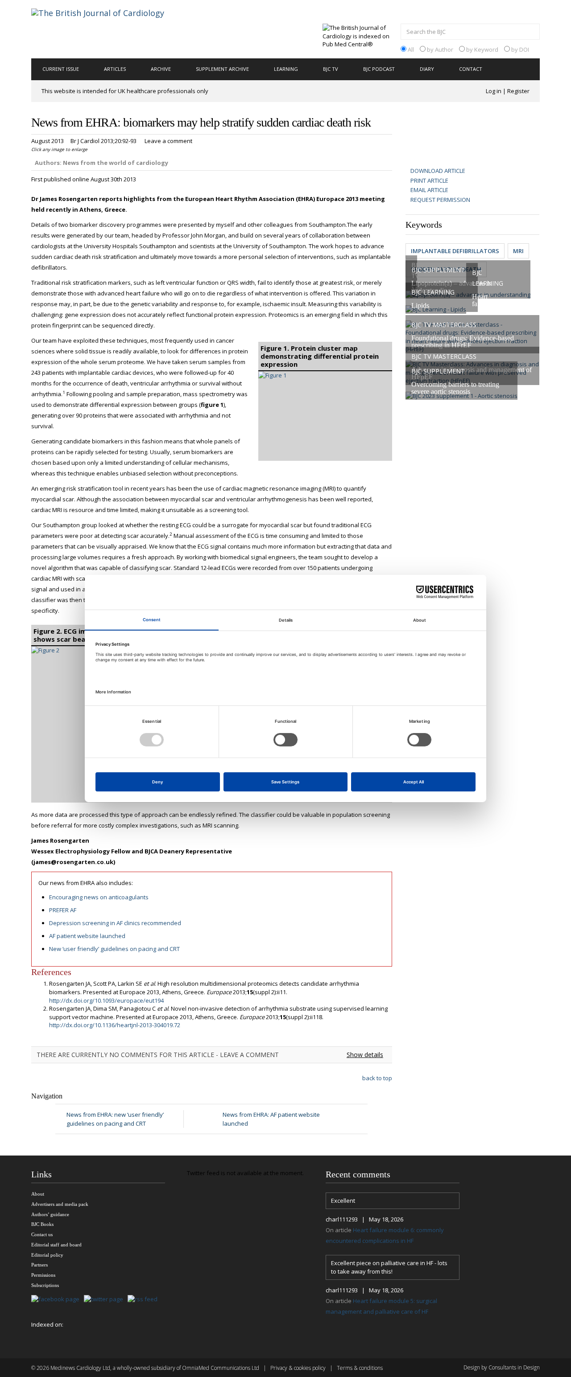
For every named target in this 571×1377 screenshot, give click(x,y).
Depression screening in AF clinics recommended (115, 923)
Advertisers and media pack (59, 1204)
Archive (161, 69)
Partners (39, 1264)
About (37, 1194)
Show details (365, 1054)
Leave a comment (168, 141)
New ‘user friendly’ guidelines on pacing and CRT (114, 949)
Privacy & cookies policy (298, 1368)
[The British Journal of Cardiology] (108, 28)
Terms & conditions (360, 1368)
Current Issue (60, 69)
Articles (115, 69)
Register (518, 91)
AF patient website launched (87, 936)
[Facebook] (57, 1299)
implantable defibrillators (455, 251)
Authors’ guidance (50, 1214)
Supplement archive (222, 69)
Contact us (42, 1234)
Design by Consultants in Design (501, 1367)
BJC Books (42, 1224)
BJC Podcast (379, 69)
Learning (286, 69)
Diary (427, 69)
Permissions (43, 1275)
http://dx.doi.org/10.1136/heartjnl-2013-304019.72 (114, 1025)
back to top (377, 1078)
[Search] (531, 32)
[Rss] (145, 1299)
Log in (493, 91)
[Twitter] (106, 1299)
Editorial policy (47, 1255)
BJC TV (330, 69)
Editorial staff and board (56, 1244)
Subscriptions (45, 1285)
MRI (518, 251)
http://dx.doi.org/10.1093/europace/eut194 (106, 1000)
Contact (470, 69)
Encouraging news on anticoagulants (99, 897)
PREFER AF (62, 910)
